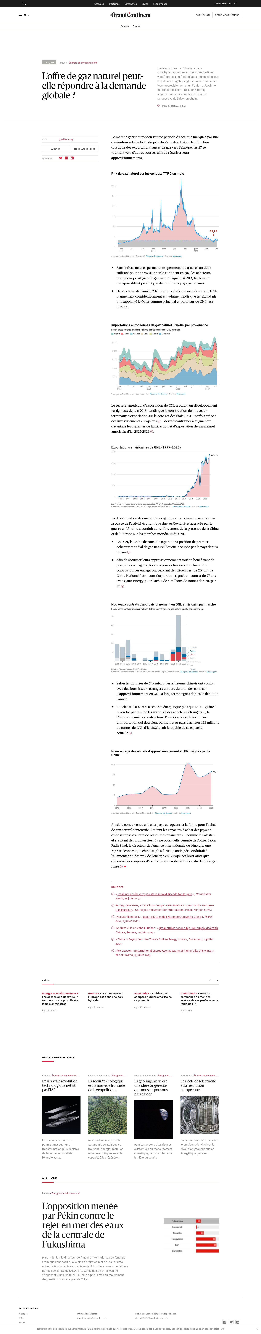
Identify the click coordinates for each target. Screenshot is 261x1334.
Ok (222, 1328)
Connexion (203, 14)
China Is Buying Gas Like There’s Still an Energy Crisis (151, 939)
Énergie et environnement (83, 62)
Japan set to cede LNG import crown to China (172, 916)
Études (46, 1075)
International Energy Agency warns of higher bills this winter (174, 950)
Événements (160, 3)
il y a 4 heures (49, 1010)
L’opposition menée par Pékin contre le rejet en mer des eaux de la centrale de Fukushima (83, 1226)
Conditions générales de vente (92, 1318)
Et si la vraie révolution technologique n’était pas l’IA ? (59, 1086)
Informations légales (87, 1313)
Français (125, 26)
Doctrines (114, 3)
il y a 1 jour (186, 1010)
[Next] (217, 980)
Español (136, 26)
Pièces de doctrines (98, 1075)
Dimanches (131, 3)
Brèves (63, 62)
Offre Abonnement (227, 14)
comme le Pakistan (201, 835)
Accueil (22, 1322)
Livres (145, 3)
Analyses (99, 3)
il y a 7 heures (95, 1007)
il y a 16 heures (142, 1007)
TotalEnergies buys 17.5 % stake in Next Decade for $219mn (155, 894)
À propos (23, 1313)
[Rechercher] (41, 3)
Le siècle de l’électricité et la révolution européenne (198, 1086)
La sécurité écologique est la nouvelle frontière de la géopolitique (106, 1086)
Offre (21, 1318)
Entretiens (186, 1075)
